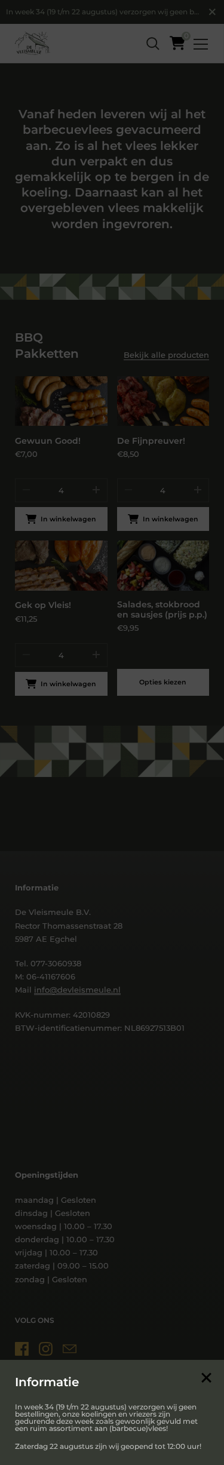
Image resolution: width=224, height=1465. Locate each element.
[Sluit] (206, 1379)
